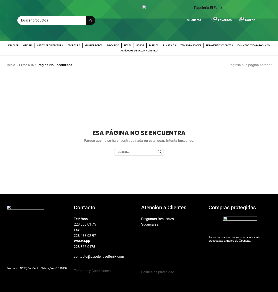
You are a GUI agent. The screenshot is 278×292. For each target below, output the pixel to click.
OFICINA (27, 45)
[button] (221, 20)
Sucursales (149, 224)
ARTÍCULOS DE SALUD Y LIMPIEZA (139, 50)
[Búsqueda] (90, 20)
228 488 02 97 (85, 236)
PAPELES (154, 45)
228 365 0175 (84, 247)
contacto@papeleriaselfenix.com (99, 256)
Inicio (11, 65)
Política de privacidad (157, 272)
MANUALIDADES (94, 45)
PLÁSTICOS (169, 45)
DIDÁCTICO (113, 45)
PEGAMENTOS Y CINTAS (219, 45)
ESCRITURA (74, 45)
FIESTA (127, 45)
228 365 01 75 (85, 224)
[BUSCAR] (160, 152)
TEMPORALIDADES (190, 45)
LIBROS (140, 45)
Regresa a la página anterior (249, 65)
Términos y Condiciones (92, 271)
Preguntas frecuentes (157, 219)
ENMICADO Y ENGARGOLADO (253, 45)
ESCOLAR (13, 45)
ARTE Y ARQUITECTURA (50, 45)
